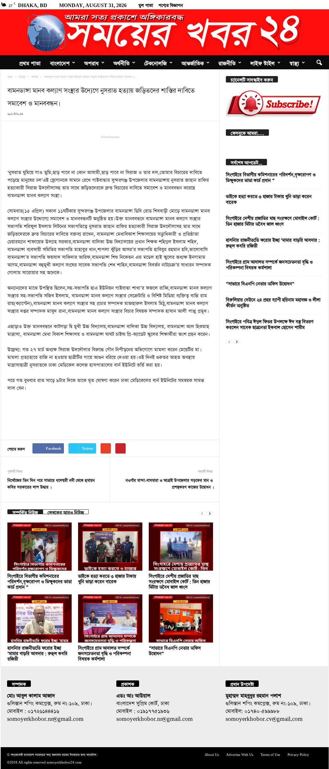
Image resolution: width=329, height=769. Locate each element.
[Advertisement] (110, 151)
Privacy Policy (298, 754)
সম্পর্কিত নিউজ (25, 512)
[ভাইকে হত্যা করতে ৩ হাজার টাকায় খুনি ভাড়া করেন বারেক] (110, 547)
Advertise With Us (239, 754)
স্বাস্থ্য (294, 62)
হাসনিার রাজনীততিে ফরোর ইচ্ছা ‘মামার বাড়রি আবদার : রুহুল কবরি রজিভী (37, 652)
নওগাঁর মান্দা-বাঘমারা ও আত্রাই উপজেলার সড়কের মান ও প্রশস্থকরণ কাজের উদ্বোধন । (169, 483)
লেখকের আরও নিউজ (66, 512)
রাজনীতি (227, 62)
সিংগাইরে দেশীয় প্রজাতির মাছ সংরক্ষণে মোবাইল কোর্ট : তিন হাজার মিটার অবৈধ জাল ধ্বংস (179, 581)
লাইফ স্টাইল (262, 62)
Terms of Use (270, 754)
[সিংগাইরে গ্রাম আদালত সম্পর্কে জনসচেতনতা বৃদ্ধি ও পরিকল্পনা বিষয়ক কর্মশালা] (110, 618)
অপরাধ (91, 62)
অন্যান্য (22, 76)
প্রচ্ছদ (10, 76)
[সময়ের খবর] (164, 32)
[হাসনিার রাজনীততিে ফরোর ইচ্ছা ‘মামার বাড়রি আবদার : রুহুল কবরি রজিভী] (39, 618)
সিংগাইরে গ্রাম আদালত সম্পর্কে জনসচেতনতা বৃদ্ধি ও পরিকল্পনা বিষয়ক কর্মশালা (104, 652)
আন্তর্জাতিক (193, 62)
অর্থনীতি (121, 62)
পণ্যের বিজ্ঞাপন (170, 4)
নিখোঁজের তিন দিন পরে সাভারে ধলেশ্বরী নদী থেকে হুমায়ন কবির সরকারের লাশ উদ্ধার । (51, 483)
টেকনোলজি (155, 62)
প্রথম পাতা (29, 62)
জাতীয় (34, 76)
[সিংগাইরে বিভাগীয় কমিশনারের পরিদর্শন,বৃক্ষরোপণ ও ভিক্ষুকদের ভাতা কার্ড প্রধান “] (39, 547)
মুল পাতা (145, 4)
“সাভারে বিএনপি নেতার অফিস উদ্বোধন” (260, 283)
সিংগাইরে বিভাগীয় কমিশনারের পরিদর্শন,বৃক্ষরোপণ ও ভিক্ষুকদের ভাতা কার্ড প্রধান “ (39, 581)
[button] (319, 62)
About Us (212, 754)
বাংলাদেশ (59, 62)
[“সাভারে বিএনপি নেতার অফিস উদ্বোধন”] (181, 618)
